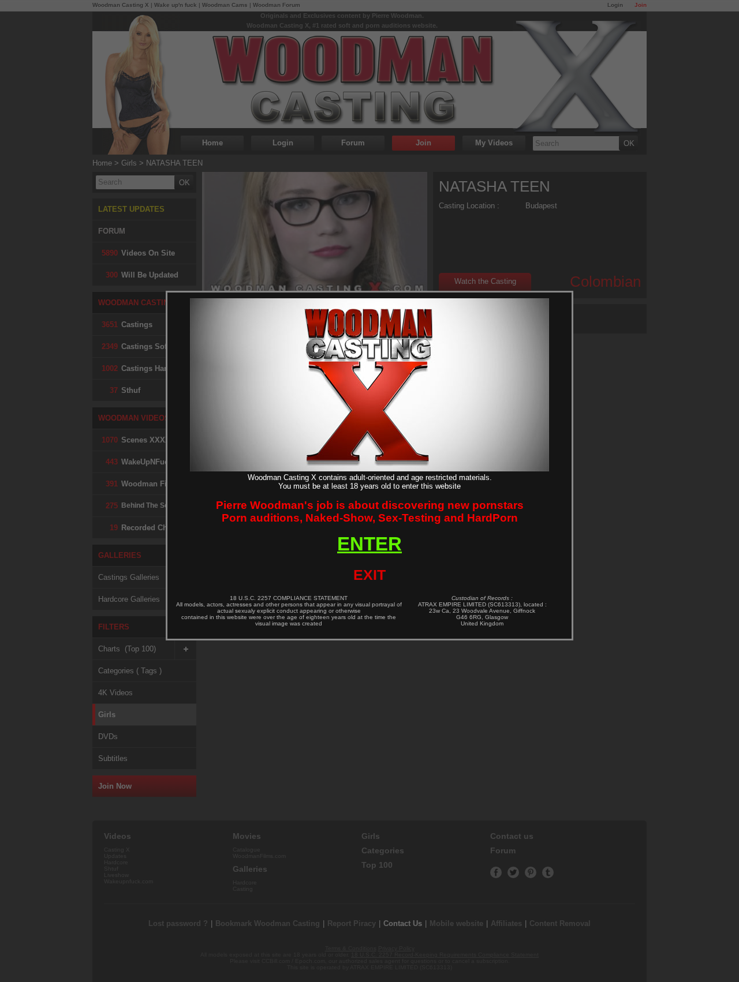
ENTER (369, 543)
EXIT (369, 575)
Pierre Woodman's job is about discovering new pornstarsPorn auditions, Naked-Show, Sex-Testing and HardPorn (370, 511)
